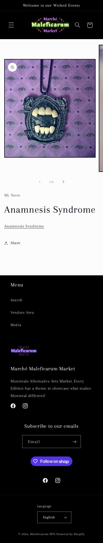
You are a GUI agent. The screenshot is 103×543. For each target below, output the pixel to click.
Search (16, 300)
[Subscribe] (74, 441)
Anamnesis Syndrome (24, 226)
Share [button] (16, 243)
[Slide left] (39, 182)
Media (16, 325)
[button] (11, 25)
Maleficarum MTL (42, 534)
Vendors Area (22, 312)
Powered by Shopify (71, 534)
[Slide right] (63, 182)
